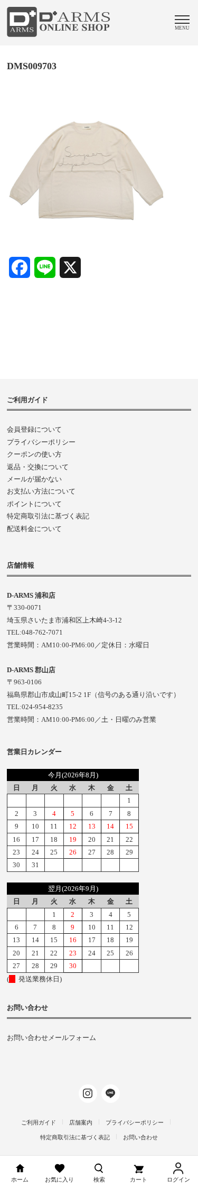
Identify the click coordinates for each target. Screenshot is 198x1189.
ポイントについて (34, 504)
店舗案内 (80, 1122)
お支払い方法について (41, 491)
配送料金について (34, 529)
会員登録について (34, 429)
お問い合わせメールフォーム (51, 1038)
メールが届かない (34, 479)
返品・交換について (38, 467)
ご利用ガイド (38, 1122)
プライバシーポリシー (41, 442)
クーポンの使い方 (34, 454)
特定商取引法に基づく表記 (48, 516)
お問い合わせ (140, 1137)
